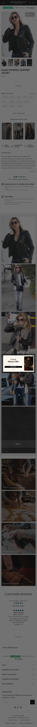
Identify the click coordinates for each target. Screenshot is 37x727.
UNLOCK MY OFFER (13, 366)
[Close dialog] (33, 356)
